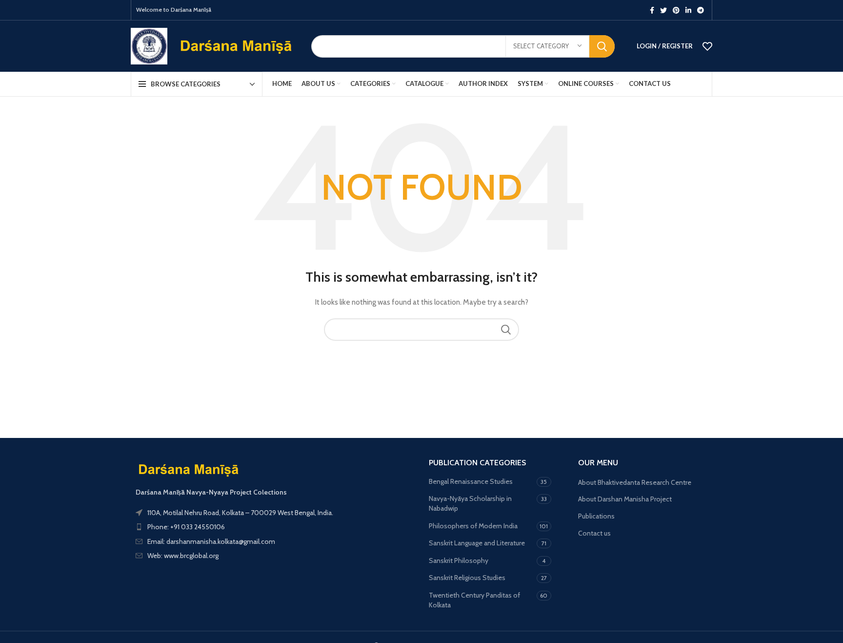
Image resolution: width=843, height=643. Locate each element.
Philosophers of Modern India (473, 525)
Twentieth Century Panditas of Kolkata (474, 600)
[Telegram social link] (700, 10)
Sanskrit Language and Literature (477, 543)
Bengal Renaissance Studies (471, 481)
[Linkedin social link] (688, 10)
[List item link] (272, 526)
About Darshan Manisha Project (625, 499)
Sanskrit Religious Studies (467, 577)
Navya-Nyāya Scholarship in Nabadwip (470, 503)
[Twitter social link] (663, 10)
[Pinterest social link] (676, 10)
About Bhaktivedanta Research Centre (634, 482)
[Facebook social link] (652, 10)
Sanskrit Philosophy (458, 560)
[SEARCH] (602, 46)
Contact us (594, 533)
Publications (596, 516)
